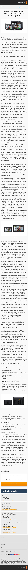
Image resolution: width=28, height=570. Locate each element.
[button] (12, 35)
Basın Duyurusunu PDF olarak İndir (14, 476)
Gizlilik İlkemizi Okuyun (10, 563)
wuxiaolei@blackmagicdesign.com (9, 509)
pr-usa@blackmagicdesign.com (9, 527)
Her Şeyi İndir (14, 483)
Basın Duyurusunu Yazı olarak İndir (14, 479)
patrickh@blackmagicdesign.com (9, 519)
